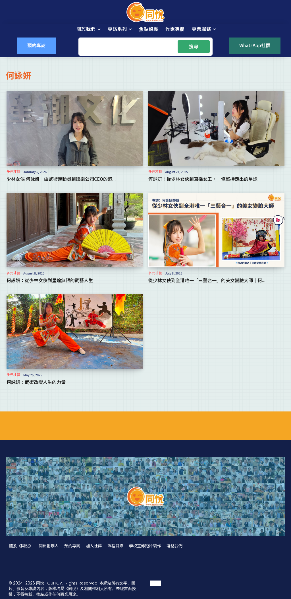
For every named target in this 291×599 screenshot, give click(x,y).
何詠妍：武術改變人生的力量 (36, 381)
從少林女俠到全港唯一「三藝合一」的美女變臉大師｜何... (206, 280)
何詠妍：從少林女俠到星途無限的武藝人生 (50, 280)
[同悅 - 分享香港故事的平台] (145, 12)
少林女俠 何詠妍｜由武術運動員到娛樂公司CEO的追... (61, 178)
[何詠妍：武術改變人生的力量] (75, 331)
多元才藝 (13, 171)
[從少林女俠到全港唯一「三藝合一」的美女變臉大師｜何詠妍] (216, 230)
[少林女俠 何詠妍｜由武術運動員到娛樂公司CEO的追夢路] (75, 128)
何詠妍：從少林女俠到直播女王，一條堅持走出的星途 (202, 178)
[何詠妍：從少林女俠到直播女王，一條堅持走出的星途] (216, 128)
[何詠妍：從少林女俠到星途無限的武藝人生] (75, 230)
